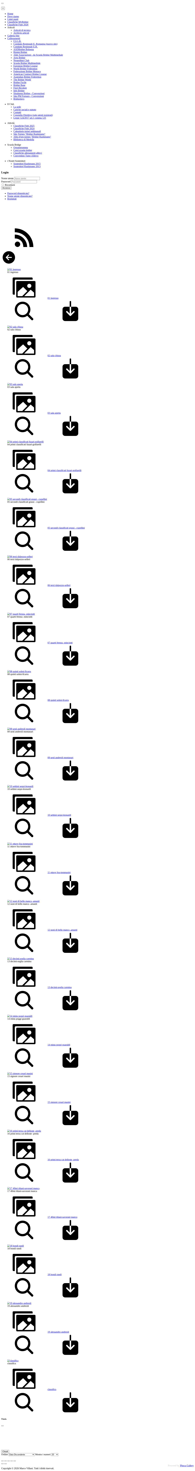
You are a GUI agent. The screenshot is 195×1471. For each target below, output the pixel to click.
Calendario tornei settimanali (27, 131)
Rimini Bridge (20, 52)
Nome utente (7, 178)
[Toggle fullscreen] (8, 1460)
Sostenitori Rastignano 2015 (27, 163)
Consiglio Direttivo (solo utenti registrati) (33, 115)
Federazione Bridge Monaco (27, 71)
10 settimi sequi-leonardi (59, 815)
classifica (52, 1389)
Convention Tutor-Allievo (25, 155)
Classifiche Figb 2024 (23, 128)
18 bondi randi (55, 1274)
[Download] (70, 321)
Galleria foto (13, 35)
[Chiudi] (2, 1425)
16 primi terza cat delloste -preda (63, 1159)
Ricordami (9, 185)
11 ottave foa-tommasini (59, 872)
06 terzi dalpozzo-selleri (59, 585)
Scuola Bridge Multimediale (26, 63)
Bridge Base (19, 85)
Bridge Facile (19, 82)
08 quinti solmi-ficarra (58, 700)
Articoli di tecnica (21, 30)
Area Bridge (19, 57)
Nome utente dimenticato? (19, 196)
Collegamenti (13, 38)
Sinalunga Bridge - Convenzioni (28, 93)
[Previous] (2, 1463)
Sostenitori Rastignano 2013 (27, 166)
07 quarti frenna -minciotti (60, 642)
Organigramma (20, 147)
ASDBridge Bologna (23, 49)
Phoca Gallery (187, 1465)
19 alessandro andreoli (58, 1332)
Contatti (17, 112)
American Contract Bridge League (30, 74)
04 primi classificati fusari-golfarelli (64, 470)
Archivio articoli (21, 33)
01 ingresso (53, 298)
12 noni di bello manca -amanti (62, 930)
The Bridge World (22, 79)
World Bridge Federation (25, 68)
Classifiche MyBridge (17, 22)
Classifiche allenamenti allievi (27, 153)
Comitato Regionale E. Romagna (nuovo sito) (35, 44)
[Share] (5, 1460)
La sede (17, 107)
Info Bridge (19, 90)
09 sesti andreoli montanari (60, 757)
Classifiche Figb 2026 (17, 24)
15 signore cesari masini (59, 1102)
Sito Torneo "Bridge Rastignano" (29, 134)
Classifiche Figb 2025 (23, 125)
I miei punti (12, 19)
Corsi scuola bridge (22, 150)
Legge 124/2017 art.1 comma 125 (29, 118)
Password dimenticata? (18, 193)
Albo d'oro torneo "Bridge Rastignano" (32, 136)
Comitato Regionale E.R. (25, 46)
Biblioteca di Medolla (23, 139)
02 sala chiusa (54, 355)
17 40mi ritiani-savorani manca (62, 1217)
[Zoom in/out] (11, 1460)
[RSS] (24, 248)
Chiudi (5, 1451)
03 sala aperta (54, 413)
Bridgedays (18, 99)
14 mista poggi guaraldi (59, 1044)
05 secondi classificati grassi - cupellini (66, 528)
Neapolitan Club (21, 60)
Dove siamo (13, 16)
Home (10, 13)
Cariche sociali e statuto (24, 109)
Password (6, 181)
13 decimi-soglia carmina (60, 987)
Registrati (11, 199)
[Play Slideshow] (14, 1460)
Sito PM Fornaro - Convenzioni (28, 96)
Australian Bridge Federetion (27, 77)
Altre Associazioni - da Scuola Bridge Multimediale (38, 55)
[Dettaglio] (24, 321)
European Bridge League (25, 66)
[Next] (5, 1463)
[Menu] (2, 3)
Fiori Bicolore (20, 88)
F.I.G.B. (17, 41)
